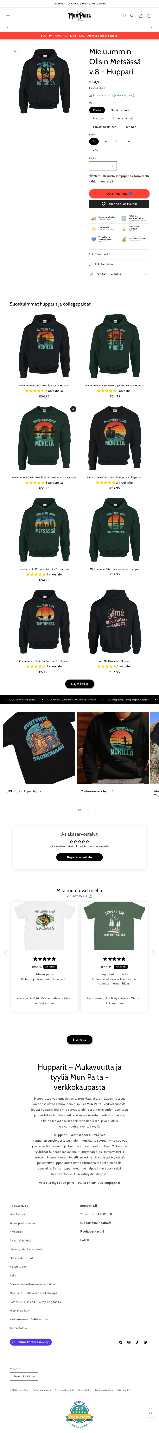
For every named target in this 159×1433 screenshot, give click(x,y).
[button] (8, 15)
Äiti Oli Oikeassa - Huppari (114, 661)
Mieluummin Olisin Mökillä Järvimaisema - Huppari (114, 385)
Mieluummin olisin (94, 791)
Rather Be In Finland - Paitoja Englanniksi (35, 1302)
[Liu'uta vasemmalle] (71, 810)
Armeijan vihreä (123, 118)
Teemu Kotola (18, 1328)
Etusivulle (79, 1039)
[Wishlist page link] (124, 16)
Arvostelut (16, 1232)
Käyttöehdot (84, 1390)
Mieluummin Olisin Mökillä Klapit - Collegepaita (115, 477)
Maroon (98, 118)
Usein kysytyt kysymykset (26, 1249)
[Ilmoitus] (151, 28)
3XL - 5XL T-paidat (22, 791)
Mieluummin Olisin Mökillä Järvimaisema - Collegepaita (44, 477)
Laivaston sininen (105, 126)
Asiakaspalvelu (19, 1205)
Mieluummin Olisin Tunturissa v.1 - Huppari (44, 661)
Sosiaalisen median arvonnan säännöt (34, 1284)
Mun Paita (24, 1390)
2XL (95, 150)
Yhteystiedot (123, 1390)
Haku (13, 1275)
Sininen (131, 126)
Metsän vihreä (120, 110)
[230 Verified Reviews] (79, 1430)
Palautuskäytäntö (21, 1240)
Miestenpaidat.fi (20, 1310)
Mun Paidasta (18, 1214)
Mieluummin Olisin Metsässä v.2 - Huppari (44, 569)
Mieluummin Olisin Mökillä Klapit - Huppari (44, 385)
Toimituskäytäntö (104, 1390)
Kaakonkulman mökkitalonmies (29, 1319)
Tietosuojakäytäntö (64, 1390)
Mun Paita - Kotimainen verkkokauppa (33, 1293)
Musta (97, 110)
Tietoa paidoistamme (23, 1223)
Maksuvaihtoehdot (21, 1258)
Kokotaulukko (18, 1267)
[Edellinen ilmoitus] (7, 28)
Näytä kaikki (79, 684)
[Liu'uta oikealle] (88, 810)
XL (129, 141)
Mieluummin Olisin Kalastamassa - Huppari (115, 569)
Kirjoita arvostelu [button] (79, 857)
